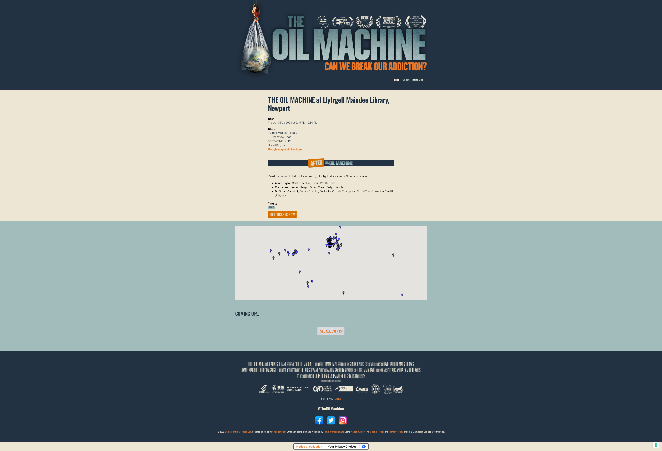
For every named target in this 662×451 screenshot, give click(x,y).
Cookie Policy (377, 431)
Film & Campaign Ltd (333, 431)
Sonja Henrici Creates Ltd (238, 431)
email (338, 398)
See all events (331, 331)
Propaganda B (278, 431)
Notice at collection (309, 446)
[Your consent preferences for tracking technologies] (656, 445)
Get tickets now (282, 214)
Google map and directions (285, 149)
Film (396, 80)
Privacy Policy (396, 431)
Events (406, 80)
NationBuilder (357, 431)
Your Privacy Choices (342, 446)
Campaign (417, 80)
